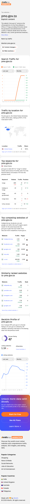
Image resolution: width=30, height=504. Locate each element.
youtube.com (8, 290)
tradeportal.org (8, 239)
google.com (7, 249)
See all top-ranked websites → (10, 310)
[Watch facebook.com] (27, 245)
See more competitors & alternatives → (12, 264)
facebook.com (8, 244)
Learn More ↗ (15, 426)
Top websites (5, 12)
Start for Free (15, 414)
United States (8, 149)
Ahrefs (16, 498)
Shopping (4, 458)
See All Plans (15, 420)
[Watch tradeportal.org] (27, 240)
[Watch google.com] (27, 250)
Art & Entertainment (8, 469)
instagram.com (8, 295)
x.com (6, 259)
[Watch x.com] (27, 260)
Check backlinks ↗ (21, 349)
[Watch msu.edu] (27, 255)
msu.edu (6, 254)
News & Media (6, 460)
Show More (4, 35)
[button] (5, 376)
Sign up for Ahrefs (7, 151)
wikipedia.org (8, 285)
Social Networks (7, 463)
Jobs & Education (7, 466)
